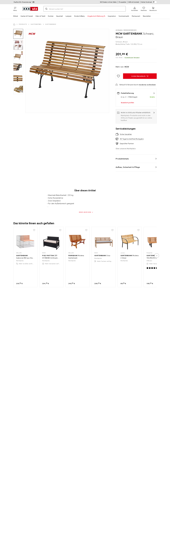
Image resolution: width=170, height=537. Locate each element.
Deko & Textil (40, 16)
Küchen (50, 16)
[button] (18, 34)
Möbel (15, 16)
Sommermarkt (124, 16)
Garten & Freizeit (27, 16)
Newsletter (147, 16)
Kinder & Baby (79, 16)
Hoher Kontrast (146, 2)
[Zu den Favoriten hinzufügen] (118, 76)
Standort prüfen (127, 103)
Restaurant (136, 16)
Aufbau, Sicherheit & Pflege (128, 167)
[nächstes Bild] (156, 255)
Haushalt (59, 16)
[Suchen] (46, 9)
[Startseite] (14, 24)
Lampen (68, 16)
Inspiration (112, 16)
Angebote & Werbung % (96, 16)
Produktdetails (122, 159)
